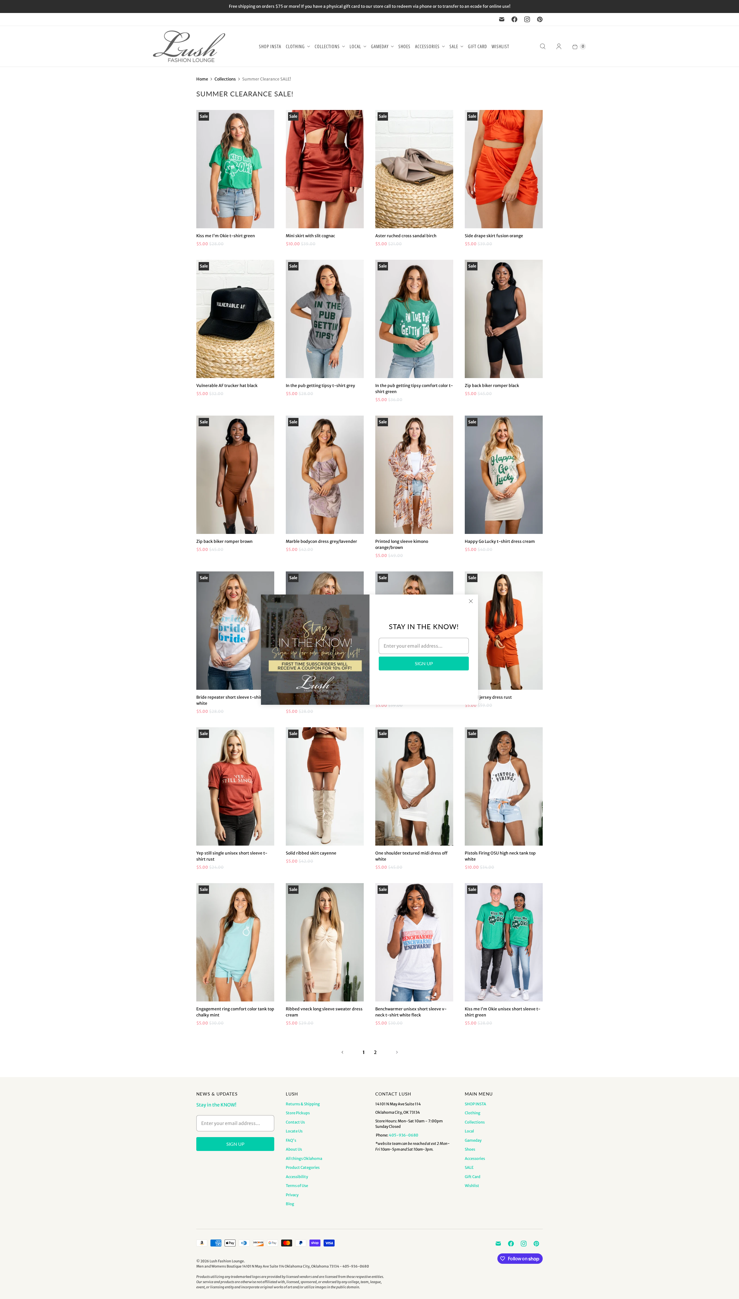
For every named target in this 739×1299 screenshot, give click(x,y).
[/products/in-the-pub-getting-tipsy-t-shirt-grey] (325, 319)
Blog (290, 1203)
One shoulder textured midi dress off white (411, 856)
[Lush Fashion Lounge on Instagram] (527, 19)
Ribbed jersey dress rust (488, 697)
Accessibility (297, 1176)
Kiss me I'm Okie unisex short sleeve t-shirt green (502, 1012)
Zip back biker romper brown (224, 541)
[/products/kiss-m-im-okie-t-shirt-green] (235, 169)
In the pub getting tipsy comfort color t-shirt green (414, 388)
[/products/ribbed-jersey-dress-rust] (504, 630)
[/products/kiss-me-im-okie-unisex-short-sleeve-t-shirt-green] (504, 942)
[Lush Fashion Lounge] (189, 46)
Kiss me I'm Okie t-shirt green (225, 235)
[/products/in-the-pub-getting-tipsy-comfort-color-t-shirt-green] (414, 319)
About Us (294, 1149)
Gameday (380, 46)
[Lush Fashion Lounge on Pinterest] (539, 19)
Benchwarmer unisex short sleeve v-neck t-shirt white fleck (411, 1012)
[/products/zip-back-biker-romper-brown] (235, 475)
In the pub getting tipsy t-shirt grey (320, 385)
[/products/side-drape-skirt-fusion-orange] (504, 169)
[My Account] (559, 46)
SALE (453, 46)
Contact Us (295, 1122)
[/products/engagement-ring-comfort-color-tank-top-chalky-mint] (235, 942)
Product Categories (303, 1167)
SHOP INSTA (270, 46)
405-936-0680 (403, 1135)
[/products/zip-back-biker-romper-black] (504, 319)
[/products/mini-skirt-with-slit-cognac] (325, 169)
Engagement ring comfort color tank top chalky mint (235, 1012)
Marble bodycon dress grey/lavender (321, 541)
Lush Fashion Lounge (227, 1261)
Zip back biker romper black (492, 385)
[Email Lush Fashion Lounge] (501, 19)
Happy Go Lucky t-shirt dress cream (500, 541)
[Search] (543, 46)
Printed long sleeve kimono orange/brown (401, 544)
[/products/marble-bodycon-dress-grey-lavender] (325, 475)
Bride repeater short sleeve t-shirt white (229, 700)
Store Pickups (298, 1113)
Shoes (404, 46)
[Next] (397, 1052)
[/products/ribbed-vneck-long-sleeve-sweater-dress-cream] (325, 942)
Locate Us (294, 1131)
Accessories (427, 46)
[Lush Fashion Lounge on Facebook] (514, 19)
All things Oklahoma (304, 1158)
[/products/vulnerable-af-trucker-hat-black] (235, 319)
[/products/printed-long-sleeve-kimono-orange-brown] (414, 475)
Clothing (295, 46)
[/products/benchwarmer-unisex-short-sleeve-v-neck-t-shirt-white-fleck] (414, 942)
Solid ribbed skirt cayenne (311, 853)
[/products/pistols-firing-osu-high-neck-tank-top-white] (504, 786)
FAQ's (291, 1140)
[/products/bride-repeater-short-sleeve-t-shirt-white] (235, 630)
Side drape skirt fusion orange (494, 235)
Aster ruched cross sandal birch (405, 235)
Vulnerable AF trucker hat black (226, 385)
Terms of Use (297, 1185)
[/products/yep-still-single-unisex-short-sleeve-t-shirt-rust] (235, 786)
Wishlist (500, 46)
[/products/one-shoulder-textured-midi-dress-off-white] (414, 786)
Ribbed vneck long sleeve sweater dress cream (324, 1012)
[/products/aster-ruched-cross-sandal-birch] (414, 169)
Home (202, 79)
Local (355, 46)
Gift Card (477, 46)
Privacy (292, 1195)
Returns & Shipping (303, 1104)
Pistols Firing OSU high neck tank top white (500, 856)
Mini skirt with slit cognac (310, 235)
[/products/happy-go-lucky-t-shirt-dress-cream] (504, 475)
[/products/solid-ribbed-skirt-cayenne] (325, 786)
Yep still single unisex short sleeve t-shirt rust (231, 856)
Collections (327, 46)
